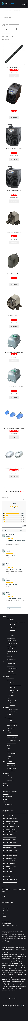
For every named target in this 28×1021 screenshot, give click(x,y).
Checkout (5, 910)
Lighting (5, 616)
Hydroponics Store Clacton (9, 829)
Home (4, 24)
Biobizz (8, 748)
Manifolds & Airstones (12, 768)
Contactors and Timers (12, 651)
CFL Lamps (9, 653)
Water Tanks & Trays (11, 765)
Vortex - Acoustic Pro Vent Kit (14, 598)
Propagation (6, 707)
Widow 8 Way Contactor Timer (14, 555)
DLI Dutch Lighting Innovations (17, 622)
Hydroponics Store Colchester (10, 818)
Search (24, 525)
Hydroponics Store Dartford (9, 861)
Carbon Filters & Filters (12, 700)
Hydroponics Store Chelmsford (10, 821)
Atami (8, 745)
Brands (5, 783)
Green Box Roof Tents (12, 668)
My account (6, 908)
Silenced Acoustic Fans (15, 685)
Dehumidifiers (13, 723)
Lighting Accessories (11, 659)
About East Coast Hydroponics (10, 791)
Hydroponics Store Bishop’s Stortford (12, 845)
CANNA (8, 751)
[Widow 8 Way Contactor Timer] (7, 555)
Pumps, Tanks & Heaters (14, 24)
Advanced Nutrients (11, 743)
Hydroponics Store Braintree (10, 853)
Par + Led (12, 630)
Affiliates (5, 802)
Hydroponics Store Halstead (9, 847)
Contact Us (5, 785)
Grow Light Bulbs (11, 638)
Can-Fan (12, 682)
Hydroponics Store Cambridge (10, 855)
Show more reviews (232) (14, 608)
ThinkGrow (12, 627)
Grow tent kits (10, 666)
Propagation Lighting (12, 643)
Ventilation (6, 676)
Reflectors (9, 656)
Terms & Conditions (8, 804)
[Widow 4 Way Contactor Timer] (7, 569)
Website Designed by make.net (14, 1006)
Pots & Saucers (10, 714)
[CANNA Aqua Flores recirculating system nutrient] (7, 541)
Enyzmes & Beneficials (12, 737)
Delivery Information (8, 796)
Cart (4, 913)
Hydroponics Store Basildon (9, 868)
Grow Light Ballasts (11, 640)
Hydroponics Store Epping (9, 863)
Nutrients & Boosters (8, 730)
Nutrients (9, 732)
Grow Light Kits (10, 648)
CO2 (11, 720)
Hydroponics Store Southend (10, 879)
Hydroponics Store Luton (9, 874)
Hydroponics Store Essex (9, 815)
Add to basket (14, 117)
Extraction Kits (10, 678)
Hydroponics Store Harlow (9, 858)
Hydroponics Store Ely (8, 876)
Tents (4, 661)
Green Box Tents (10, 671)
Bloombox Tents (11, 663)
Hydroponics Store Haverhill (9, 834)
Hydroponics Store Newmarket (10, 850)
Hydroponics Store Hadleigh (9, 842)
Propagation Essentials (12, 709)
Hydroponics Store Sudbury (9, 839)
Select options (14, 76)
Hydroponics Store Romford (9, 866)
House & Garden (10, 756)
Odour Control (10, 728)
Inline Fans (12, 687)
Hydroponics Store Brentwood (10, 882)
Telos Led (12, 632)
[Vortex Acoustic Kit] (7, 584)
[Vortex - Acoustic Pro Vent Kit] (7, 598)
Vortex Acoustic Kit (12, 584)
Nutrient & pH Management (13, 740)
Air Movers (12, 693)
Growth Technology (11, 753)
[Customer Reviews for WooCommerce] (24, 499)
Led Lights (9, 618)
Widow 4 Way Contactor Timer (14, 569)
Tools (4, 717)
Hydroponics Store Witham (9, 837)
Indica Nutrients (10, 758)
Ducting (8, 698)
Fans (8, 680)
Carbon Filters (13, 702)
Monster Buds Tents (11, 674)
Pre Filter (12, 705)
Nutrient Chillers (11, 771)
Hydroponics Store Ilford (9, 871)
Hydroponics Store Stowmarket (10, 831)
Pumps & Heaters (11, 763)
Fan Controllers (14, 690)
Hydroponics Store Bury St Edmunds (11, 826)
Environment (10, 718)
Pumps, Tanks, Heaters (8, 761)
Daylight (12, 619)
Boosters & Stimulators (12, 735)
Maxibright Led (13, 624)
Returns (5, 799)
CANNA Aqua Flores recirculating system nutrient (16, 541)
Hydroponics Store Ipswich (9, 823)
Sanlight (12, 635)
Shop (7, 24)
